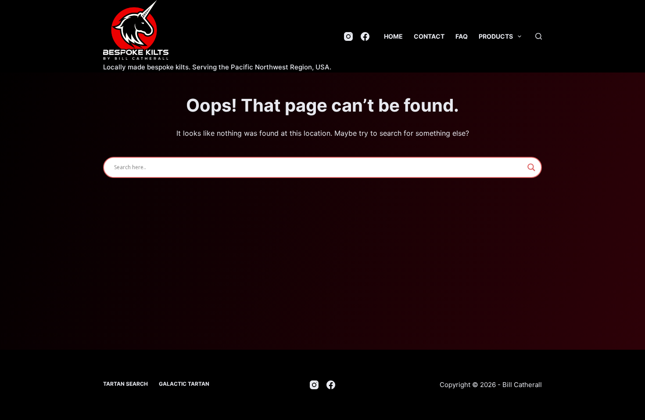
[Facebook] (365, 36)
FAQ (461, 36)
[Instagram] (348, 36)
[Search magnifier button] (531, 167)
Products (496, 36)
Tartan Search (125, 383)
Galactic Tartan (184, 383)
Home (393, 36)
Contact (429, 36)
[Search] (538, 36)
